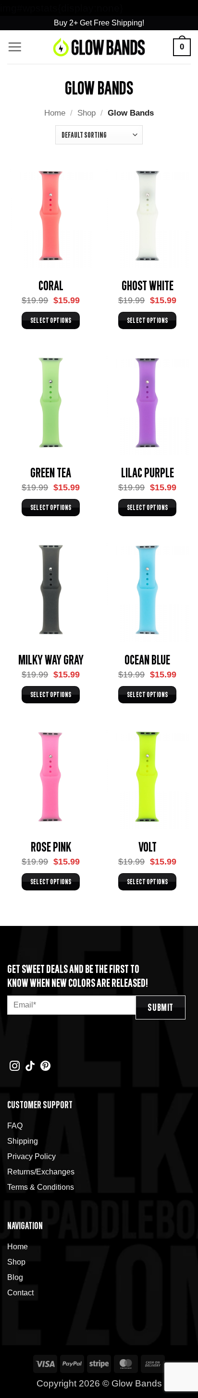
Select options (51, 320)
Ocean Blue (147, 659)
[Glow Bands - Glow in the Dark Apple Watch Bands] (99, 47)
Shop (86, 113)
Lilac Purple (147, 472)
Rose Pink (51, 846)
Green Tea (50, 472)
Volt (147, 846)
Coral (50, 285)
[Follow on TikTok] (30, 1066)
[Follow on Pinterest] (45, 1066)
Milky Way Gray (51, 659)
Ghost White (147, 285)
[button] (15, 47)
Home (54, 113)
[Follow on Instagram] (15, 1066)
